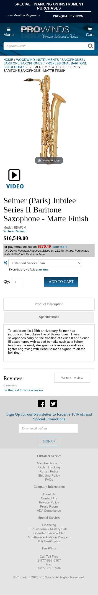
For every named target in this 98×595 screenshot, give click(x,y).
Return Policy (49, 471)
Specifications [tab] (49, 317)
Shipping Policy (49, 475)
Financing (49, 525)
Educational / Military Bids (49, 529)
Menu (8, 34)
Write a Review (14, 231)
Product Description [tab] (49, 304)
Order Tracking (49, 467)
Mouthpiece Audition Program (49, 537)
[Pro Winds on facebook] (41, 403)
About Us (49, 494)
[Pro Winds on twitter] (53, 403)
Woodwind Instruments (37, 59)
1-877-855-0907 (49, 560)
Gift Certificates (49, 541)
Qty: (6, 281)
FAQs (49, 479)
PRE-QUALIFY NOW (68, 16)
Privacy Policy (49, 502)
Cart (90, 34)
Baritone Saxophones (22, 63)
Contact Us (49, 498)
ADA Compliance (49, 510)
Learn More (42, 269)
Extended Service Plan (49, 533)
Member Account (49, 463)
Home (8, 59)
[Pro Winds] (49, 32)
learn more (59, 246)
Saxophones (72, 59)
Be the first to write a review (23, 390)
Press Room (49, 506)
